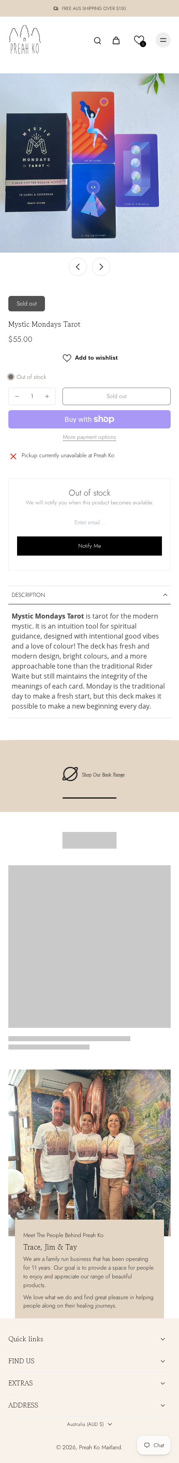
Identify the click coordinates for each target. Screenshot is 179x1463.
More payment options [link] (89, 437)
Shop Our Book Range (100, 775)
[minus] (17, 396)
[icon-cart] (116, 40)
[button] (139, 40)
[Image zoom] (89, 163)
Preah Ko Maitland (100, 1447)
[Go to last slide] (78, 267)
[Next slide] (101, 267)
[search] (97, 40)
